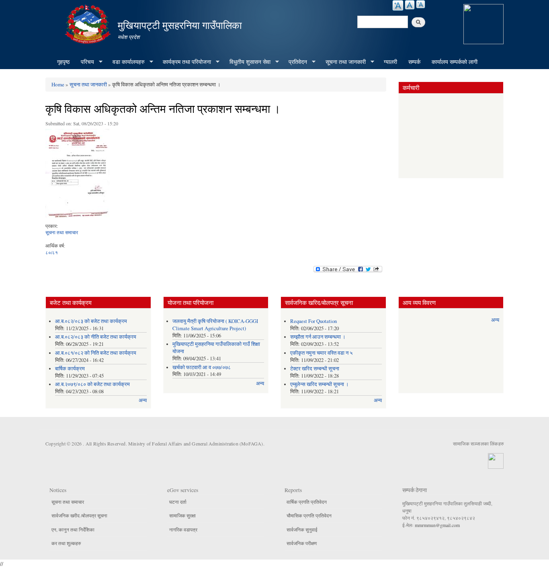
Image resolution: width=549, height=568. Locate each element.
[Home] (89, 23)
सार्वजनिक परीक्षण (302, 543)
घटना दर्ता (177, 502)
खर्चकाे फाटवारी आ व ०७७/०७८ (201, 367)
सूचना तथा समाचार (61, 232)
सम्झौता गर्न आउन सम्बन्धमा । (318, 336)
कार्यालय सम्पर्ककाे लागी (454, 61)
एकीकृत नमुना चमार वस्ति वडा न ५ (321, 352)
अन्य (143, 400)
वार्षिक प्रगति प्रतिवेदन (307, 502)
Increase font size (398, 5)
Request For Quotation (313, 321)
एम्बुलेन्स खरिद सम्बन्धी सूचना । (319, 384)
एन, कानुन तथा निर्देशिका (72, 529)
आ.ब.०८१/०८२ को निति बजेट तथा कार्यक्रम (95, 352)
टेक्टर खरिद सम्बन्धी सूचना (314, 368)
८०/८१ (51, 252)
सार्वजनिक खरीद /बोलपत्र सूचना (79, 515)
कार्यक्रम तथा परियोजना (184, 62)
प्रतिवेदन (295, 62)
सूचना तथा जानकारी (343, 62)
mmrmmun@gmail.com (437, 525)
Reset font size (410, 5)
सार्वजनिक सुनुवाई (302, 529)
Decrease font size (420, 4)
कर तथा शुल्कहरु (66, 543)
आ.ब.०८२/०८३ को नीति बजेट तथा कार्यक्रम (95, 336)
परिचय (84, 62)
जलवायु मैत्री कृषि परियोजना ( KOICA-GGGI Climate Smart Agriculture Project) (215, 325)
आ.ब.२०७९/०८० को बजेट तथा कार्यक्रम (92, 384)
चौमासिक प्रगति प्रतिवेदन (309, 515)
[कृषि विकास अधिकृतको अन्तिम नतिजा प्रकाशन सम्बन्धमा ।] (77, 175)
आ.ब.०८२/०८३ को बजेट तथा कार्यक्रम (91, 321)
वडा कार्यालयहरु (126, 62)
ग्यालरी (390, 61)
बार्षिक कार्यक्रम (70, 368)
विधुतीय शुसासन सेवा (247, 62)
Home (57, 84)
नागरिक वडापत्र (183, 529)
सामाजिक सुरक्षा (182, 515)
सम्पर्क (414, 61)
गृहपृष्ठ (63, 61)
